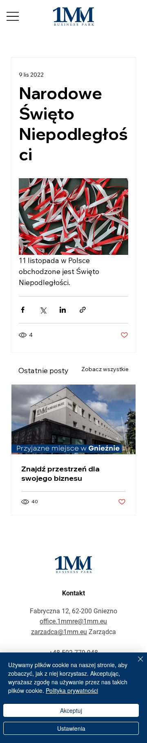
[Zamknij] (135, 664)
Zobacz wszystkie (105, 369)
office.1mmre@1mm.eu (73, 621)
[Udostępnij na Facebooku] (23, 310)
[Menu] (13, 16)
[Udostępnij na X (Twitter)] (43, 310)
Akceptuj (71, 710)
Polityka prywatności (72, 690)
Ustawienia (71, 728)
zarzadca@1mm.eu (59, 632)
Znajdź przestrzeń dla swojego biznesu (60, 473)
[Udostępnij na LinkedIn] (63, 310)
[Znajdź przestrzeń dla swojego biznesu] (73, 419)
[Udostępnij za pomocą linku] (83, 310)
